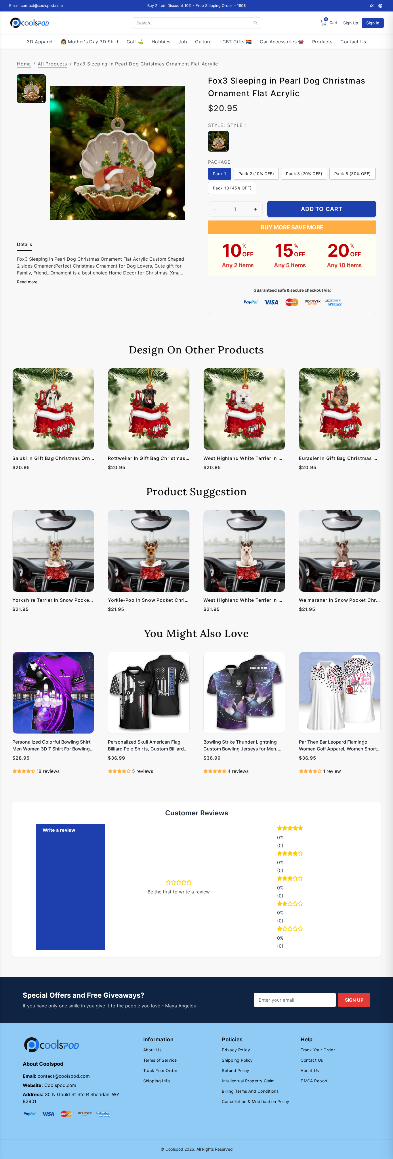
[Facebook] (372, 5)
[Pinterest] (380, 5)
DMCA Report (314, 1080)
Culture (203, 41)
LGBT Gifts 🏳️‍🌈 (236, 41)
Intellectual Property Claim (248, 1080)
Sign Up (350, 22)
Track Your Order (160, 1070)
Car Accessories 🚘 (282, 41)
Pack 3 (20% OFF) (304, 173)
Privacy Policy (236, 1049)
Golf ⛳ (135, 41)
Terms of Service (160, 1060)
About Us (152, 1049)
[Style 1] (218, 141)
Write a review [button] (59, 830)
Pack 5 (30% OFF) (352, 173)
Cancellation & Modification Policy (255, 1101)
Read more (27, 281)
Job (182, 41)
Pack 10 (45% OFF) (232, 187)
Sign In (372, 22)
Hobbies (161, 41)
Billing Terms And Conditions (250, 1091)
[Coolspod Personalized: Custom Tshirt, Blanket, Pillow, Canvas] (29, 23)
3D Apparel (39, 41)
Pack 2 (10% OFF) (256, 173)
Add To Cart (321, 209)
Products (322, 41)
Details (24, 244)
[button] (304, 828)
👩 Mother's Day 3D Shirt (90, 41)
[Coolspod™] (51, 1045)
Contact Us (353, 41)
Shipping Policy (237, 1060)
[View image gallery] (174, 221)
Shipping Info (156, 1080)
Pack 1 (219, 173)
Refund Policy (235, 1070)
